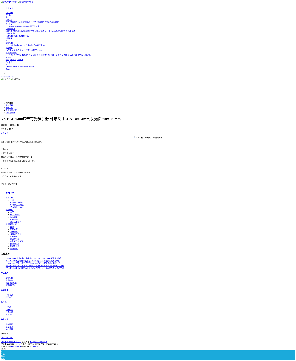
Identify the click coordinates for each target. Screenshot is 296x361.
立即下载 (4, 133)
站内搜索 (9, 329)
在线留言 (9, 310)
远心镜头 (14, 217)
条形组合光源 (15, 234)
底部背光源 (10, 113)
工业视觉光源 (11, 110)
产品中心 (4, 273)
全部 (7, 17)
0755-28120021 (7, 338)
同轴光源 (14, 236)
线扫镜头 (14, 219)
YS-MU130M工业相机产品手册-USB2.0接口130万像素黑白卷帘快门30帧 (35, 266)
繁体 (3, 349)
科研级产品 (10, 285)
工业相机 (9, 198)
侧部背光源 (14, 244)
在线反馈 (9, 312)
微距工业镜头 (15, 222)
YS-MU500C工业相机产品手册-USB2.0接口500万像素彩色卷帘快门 (33, 261)
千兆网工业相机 (16, 207)
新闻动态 (4, 290)
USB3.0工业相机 (17, 205)
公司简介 (9, 307)
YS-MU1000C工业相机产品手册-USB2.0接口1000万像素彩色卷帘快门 (34, 258)
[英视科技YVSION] (148, 2)
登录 (7, 8)
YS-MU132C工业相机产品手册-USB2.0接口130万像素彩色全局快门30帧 (35, 268)
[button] (5, 77)
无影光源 (14, 249)
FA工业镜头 (15, 215)
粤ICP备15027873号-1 (38, 342)
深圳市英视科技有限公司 (11, 342)
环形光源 (14, 229)
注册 (11, 8)
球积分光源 (14, 246)
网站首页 (9, 13)
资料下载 (9, 108)
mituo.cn (34, 346)
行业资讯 (9, 295)
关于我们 (4, 302)
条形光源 (14, 232)
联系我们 (9, 314)
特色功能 (4, 319)
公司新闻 (9, 297)
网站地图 (9, 324)
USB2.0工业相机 (17, 202)
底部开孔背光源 (16, 241)
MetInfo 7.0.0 (15, 346)
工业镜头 (9, 210)
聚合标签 (9, 327)
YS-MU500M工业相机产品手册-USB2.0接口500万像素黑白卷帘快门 (33, 263)
